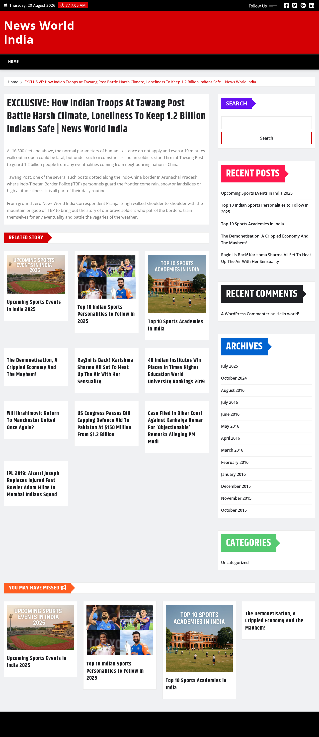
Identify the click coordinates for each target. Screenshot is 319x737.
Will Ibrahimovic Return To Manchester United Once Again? (33, 420)
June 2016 (230, 414)
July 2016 (229, 402)
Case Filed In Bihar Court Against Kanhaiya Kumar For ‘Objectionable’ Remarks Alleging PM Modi (175, 427)
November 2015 (236, 498)
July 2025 (229, 366)
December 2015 (236, 486)
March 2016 (232, 450)
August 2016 (232, 390)
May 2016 (230, 426)
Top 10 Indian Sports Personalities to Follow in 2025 (106, 314)
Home (13, 62)
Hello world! (287, 314)
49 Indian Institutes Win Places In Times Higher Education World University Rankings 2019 (176, 371)
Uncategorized (235, 562)
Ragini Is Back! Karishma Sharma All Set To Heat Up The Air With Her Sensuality (105, 371)
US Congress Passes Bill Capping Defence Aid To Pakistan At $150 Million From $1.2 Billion (104, 424)
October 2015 (234, 510)
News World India (39, 32)
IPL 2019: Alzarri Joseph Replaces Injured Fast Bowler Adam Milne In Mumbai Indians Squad (33, 484)
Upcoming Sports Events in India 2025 (34, 306)
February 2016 (234, 462)
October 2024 (234, 378)
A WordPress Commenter (245, 314)
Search (236, 103)
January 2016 (233, 474)
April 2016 (230, 438)
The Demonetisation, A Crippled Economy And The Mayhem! (32, 367)
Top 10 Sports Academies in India (175, 325)
